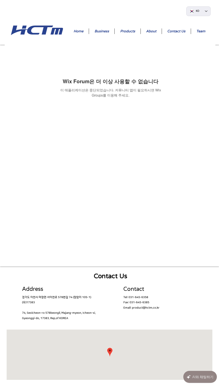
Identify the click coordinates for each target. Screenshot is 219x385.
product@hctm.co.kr (146, 307)
